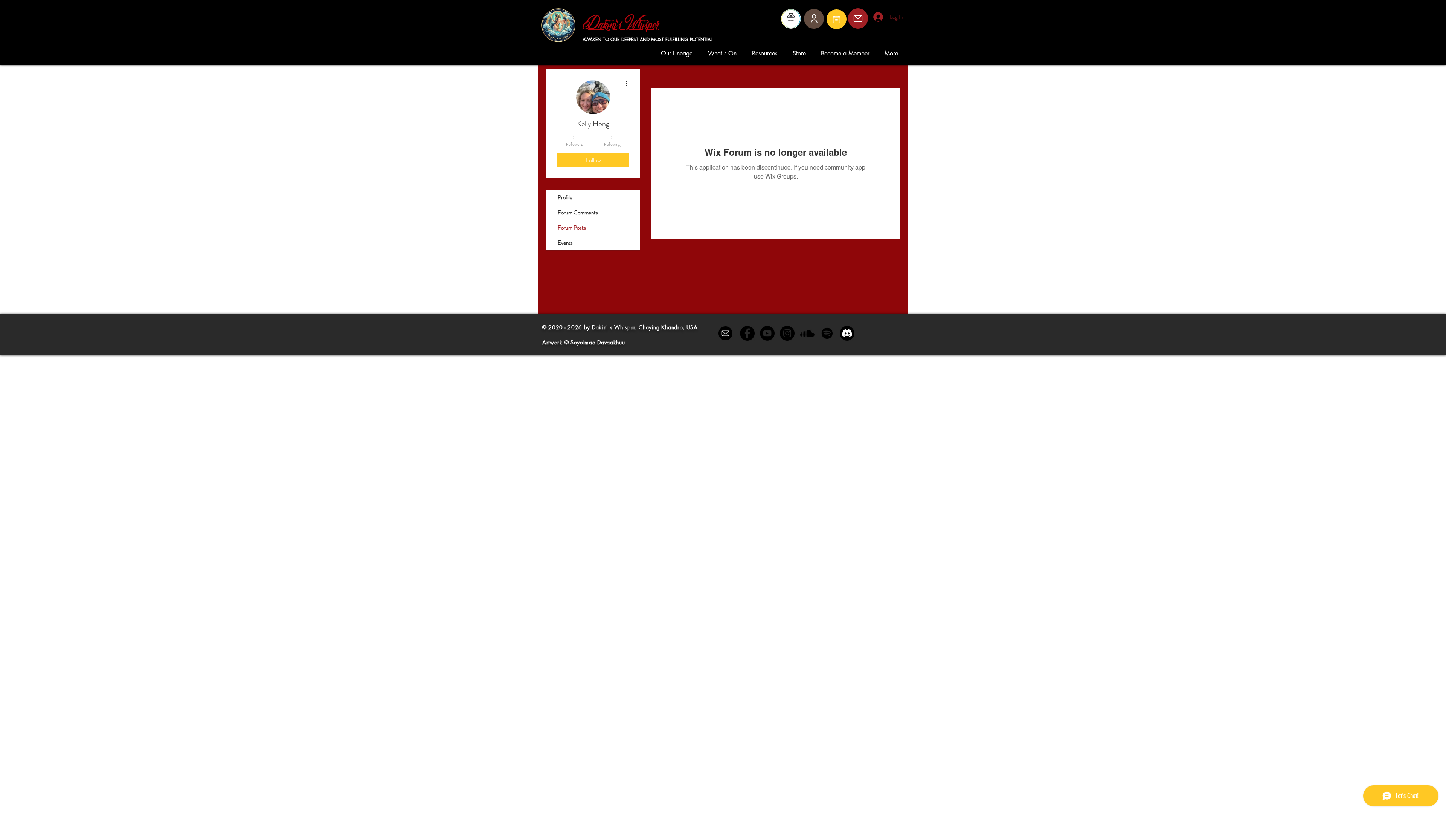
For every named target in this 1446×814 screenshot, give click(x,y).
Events (565, 243)
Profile (565, 197)
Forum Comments (578, 212)
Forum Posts (572, 227)
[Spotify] (827, 333)
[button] (678, 53)
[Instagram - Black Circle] (787, 333)
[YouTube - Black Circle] (767, 333)
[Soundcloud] (807, 333)
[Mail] (837, 19)
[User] (814, 19)
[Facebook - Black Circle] (747, 333)
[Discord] (847, 333)
